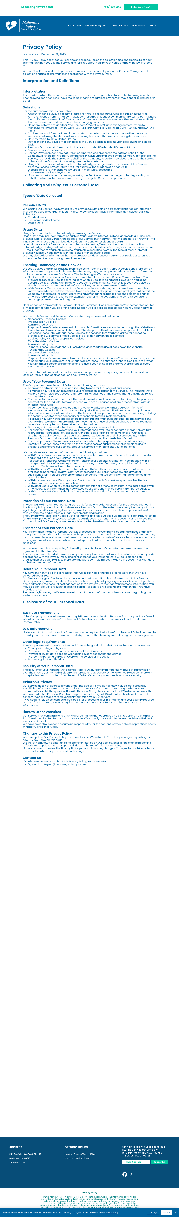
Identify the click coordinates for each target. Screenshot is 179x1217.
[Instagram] (130, 1174)
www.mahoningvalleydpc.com (53, 172)
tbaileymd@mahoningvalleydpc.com (63, 764)
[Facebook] (124, 1174)
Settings (153, 1213)
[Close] (175, 1212)
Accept (166, 1213)
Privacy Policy (112, 1213)
